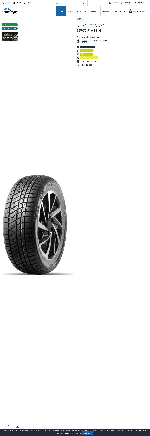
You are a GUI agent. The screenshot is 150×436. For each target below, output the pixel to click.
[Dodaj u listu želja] (7, 426)
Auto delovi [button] (81, 11)
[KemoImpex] (10, 11)
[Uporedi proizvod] (18, 426)
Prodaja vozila (119, 11)
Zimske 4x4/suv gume (97, 40)
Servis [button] (105, 11)
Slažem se (87, 433)
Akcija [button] (60, 11)
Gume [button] (70, 11)
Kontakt (7, 3)
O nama (29, 3)
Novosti (18, 3)
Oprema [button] (94, 11)
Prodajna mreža (139, 11)
